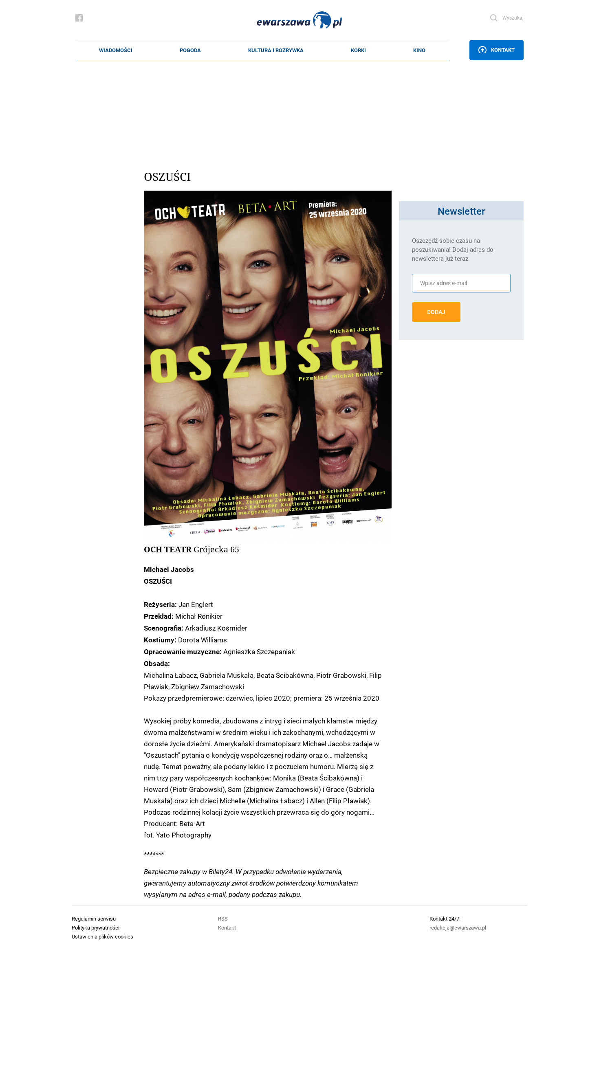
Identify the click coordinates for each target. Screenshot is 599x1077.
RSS (223, 918)
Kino (419, 50)
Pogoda (190, 50)
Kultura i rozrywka (276, 50)
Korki (358, 50)
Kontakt (503, 49)
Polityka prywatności (95, 927)
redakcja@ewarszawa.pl (457, 927)
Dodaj (436, 312)
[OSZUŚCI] (268, 366)
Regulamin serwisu (94, 918)
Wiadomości (115, 50)
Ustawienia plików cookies (102, 936)
